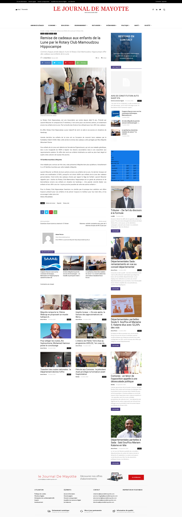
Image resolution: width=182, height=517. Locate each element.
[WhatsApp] (55, 212)
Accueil (42, 31)
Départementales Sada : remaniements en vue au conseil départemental (124, 264)
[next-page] (115, 140)
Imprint (37, 500)
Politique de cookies (40, 494)
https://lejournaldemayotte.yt (63, 237)
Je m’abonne (67, 502)
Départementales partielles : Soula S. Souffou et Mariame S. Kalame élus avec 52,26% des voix (126, 323)
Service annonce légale (117, 100)
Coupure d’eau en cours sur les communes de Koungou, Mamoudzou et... (131, 113)
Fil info (42, 269)
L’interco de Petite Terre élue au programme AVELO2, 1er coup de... (91, 342)
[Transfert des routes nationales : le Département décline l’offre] (55, 359)
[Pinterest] (51, 212)
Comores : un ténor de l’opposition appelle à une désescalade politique (124, 379)
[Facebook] (153, 9)
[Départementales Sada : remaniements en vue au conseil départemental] (126, 248)
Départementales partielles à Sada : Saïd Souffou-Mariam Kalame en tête (126, 442)
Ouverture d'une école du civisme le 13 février (54, 223)
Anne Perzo (47, 58)
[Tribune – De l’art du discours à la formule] (126, 197)
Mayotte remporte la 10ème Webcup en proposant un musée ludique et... (54, 314)
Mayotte (59, 203)
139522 (69, 319)
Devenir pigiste (68, 496)
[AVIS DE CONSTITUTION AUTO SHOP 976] (126, 82)
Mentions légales (39, 496)
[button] (164, 9)
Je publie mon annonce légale (72, 500)
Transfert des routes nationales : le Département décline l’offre (55, 370)
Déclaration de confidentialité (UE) (44, 498)
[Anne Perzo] (41, 58)
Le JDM (113, 216)
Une (55, 33)
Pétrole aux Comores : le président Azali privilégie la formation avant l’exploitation (91, 371)
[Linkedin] (156, 9)
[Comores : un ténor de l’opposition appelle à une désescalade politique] (126, 363)
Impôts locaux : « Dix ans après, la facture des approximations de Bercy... (90, 314)
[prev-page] (112, 140)
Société (51, 33)
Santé (47, 33)
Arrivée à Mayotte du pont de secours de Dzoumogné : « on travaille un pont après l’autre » (71, 273)
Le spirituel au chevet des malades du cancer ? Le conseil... (130, 132)
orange (47, 31)
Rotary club (66, 203)
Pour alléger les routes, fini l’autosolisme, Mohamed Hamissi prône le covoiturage (55, 343)
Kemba (77, 376)
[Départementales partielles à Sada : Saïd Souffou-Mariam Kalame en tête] (126, 426)
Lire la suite (115, 231)
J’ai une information (69, 494)
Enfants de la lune (50, 203)
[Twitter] (160, 9)
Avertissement (39, 502)
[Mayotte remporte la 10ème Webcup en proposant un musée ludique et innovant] (55, 302)
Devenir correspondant (70, 498)
